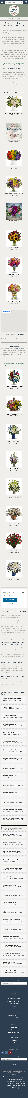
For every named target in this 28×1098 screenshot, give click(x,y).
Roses (15, 65)
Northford (14, 1086)
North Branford (16, 1083)
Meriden (15, 1081)
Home (2, 18)
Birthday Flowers (20, 63)
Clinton (20, 1077)
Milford (20, 1081)
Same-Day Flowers (9, 63)
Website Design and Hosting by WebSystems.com (21, 1096)
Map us (14, 1006)
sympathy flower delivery (19, 348)
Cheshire (15, 1077)
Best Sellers (22, 65)
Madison (9, 1081)
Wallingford (21, 1086)
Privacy (14, 1035)
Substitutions (14, 1038)
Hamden (20, 1079)
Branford (9, 1077)
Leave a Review (14, 1043)
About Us (14, 1027)
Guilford (15, 1079)
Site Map (14, 1040)
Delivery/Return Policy (14, 1032)
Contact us (14, 1030)
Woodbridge (16, 1088)
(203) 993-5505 (14, 1004)
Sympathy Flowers (8, 65)
